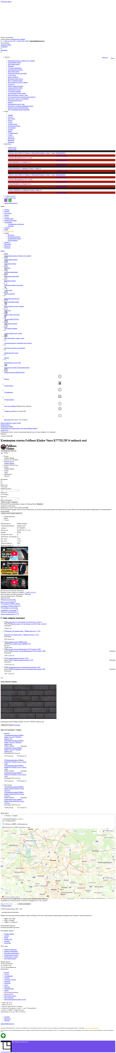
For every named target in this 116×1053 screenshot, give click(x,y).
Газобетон (11, 84)
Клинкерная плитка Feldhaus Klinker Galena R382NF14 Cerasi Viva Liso (14, 801)
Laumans (7, 941)
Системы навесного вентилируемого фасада (21, 97)
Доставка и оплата (10, 979)
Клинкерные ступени (11, 957)
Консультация (5, 43)
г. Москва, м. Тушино (11, 815)
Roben (6, 937)
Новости (7, 987)
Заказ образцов (9, 998)
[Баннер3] (58, 12)
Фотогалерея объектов (11, 992)
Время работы (8, 994)
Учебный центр (13, 133)
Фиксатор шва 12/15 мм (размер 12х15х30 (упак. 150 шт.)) (29, 624)
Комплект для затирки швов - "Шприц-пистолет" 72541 (21, 635)
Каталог (10, 117)
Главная (10, 115)
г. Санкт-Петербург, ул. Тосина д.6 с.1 (37, 163)
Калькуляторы (8, 386)
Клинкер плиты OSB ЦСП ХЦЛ (18, 108)
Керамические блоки (14, 90)
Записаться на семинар (18, 39)
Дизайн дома (8, 411)
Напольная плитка (13, 71)
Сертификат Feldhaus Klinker (10, 606)
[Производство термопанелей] (58, 19)
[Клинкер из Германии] (58, 6)
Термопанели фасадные (15, 70)
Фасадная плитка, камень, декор (18, 95)
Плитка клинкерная (10, 949)
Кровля (10, 102)
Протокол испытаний (7, 602)
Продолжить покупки (7, 725)
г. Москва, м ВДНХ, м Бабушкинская (15, 824)
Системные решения (14, 91)
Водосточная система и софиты (17, 82)
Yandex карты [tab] (12, 147)
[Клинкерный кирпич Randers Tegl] (58, 33)
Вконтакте (7, 1019)
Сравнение (4, 47)
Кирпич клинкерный (10, 951)
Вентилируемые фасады (15, 79)
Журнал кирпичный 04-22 (9, 614)
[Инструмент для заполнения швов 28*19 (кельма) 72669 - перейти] (22, 649)
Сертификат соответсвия (8, 610)
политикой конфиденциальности (92, 1028)
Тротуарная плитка (14, 64)
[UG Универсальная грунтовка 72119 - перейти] (16, 658)
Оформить (40, 504)
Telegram (7, 1020)
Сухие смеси (12, 75)
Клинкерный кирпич (14, 62)
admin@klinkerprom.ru (37, 41)
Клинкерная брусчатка (15, 100)
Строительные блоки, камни (17, 93)
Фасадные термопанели (11, 953)
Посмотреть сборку (10, 996)
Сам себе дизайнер (10, 406)
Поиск (112, 58)
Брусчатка (11, 235)
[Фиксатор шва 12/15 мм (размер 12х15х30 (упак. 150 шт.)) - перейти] (23, 622)
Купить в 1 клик (5, 502)
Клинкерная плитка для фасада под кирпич (21, 61)
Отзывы (10, 129)
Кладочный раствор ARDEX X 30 (20, 644)
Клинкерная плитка (14, 126)
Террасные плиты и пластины (17, 73)
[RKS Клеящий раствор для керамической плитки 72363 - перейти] (22, 667)
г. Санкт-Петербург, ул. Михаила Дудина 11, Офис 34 (37, 170)
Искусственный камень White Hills (18, 109)
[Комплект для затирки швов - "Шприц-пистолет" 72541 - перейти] (22, 631)
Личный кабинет (6, 45)
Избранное (4, 51)
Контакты (11, 142)
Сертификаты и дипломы (16, 224)
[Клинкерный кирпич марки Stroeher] (58, 26)
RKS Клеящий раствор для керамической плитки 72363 (28, 669)
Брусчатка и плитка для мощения (18, 99)
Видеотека (7, 420)
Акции (6, 990)
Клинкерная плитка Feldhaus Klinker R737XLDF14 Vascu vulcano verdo (15, 774)
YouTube (7, 1017)
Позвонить (20, 590)
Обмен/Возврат (9, 988)
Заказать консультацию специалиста (11, 513)
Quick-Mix (7, 943)
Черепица (11, 66)
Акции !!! (11, 137)
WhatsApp (28, 594)
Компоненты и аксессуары (16, 104)
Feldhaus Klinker (9, 463)
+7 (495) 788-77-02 (22, 41)
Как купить (11, 118)
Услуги (10, 122)
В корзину (14, 502)
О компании (12, 128)
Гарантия (11, 226)
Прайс (10, 131)
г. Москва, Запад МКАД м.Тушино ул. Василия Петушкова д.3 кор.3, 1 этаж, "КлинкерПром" (37, 154)
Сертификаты (8, 392)
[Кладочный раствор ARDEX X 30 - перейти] (15, 642)
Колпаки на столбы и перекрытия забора (20, 106)
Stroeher (6, 936)
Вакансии (11, 140)
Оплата (10, 120)
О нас (6, 985)
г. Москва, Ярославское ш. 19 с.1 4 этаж (37, 180)
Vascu (6, 472)
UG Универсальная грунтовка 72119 (22, 660)
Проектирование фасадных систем (15, 999)
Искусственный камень (15, 80)
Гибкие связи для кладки (15, 86)
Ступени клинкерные (14, 68)
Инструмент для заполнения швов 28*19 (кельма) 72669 (28, 651)
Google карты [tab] (12, 149)
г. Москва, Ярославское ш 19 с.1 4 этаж (37, 159)
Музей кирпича (13, 240)
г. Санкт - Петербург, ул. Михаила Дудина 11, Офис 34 (37, 191)
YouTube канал (12, 124)
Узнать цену (8, 647)
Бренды (6, 379)
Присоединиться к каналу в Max (11, 423)
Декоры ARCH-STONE (15, 88)
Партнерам (11, 138)
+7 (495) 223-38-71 (8, 41)
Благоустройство (13, 77)
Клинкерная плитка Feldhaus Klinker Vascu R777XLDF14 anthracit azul (13, 749)
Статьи (10, 135)
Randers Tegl (8, 939)
